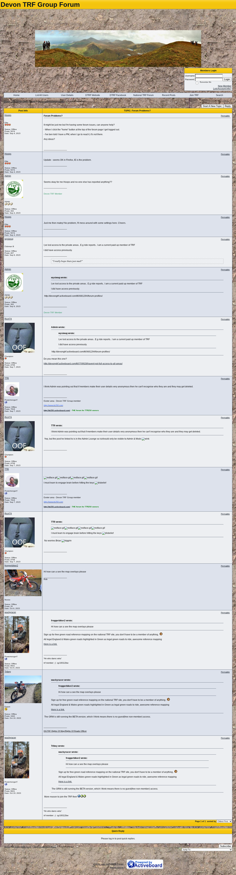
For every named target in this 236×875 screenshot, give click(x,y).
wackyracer (10, 612)
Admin (8, 176)
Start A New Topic (212, 106)
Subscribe (225, 846)
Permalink (225, 116)
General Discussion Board (51, 101)
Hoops (8, 115)
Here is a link (50, 644)
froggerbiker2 (11, 565)
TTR (7, 378)
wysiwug (9, 239)
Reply (228, 106)
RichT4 (8, 319)
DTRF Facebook (118, 95)
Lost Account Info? (222, 88)
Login (227, 79)
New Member (224, 86)
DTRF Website (92, 95)
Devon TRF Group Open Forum (19, 101)
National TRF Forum (143, 95)
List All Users (41, 95)
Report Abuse (117, 867)
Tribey (8, 671)
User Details (67, 95)
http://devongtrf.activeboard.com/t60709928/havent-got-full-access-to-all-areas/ (83, 363)
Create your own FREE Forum (108, 864)
